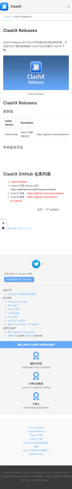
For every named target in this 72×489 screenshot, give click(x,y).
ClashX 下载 (36, 439)
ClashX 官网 (36, 435)
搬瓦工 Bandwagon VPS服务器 (23, 324)
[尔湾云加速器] (36, 376)
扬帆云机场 (36, 363)
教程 (36, 446)
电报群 (32, 294)
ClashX (16, 6)
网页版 (25, 294)
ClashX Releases (36, 431)
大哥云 (36, 404)
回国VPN (29, 335)
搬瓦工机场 (13, 332)
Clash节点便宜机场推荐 (36, 442)
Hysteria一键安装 (16, 320)
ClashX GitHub (19, 181)
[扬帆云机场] (36, 355)
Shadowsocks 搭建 (17, 301)
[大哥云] (36, 396)
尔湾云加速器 (36, 383)
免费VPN (12, 335)
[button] (3, 224)
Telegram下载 (14, 294)
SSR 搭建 (12, 305)
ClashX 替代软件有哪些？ (36, 450)
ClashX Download (60, 473)
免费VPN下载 (36, 454)
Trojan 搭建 (13, 309)
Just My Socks (26, 332)
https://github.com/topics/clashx (45, 193)
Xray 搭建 (12, 316)
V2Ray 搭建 (13, 313)
